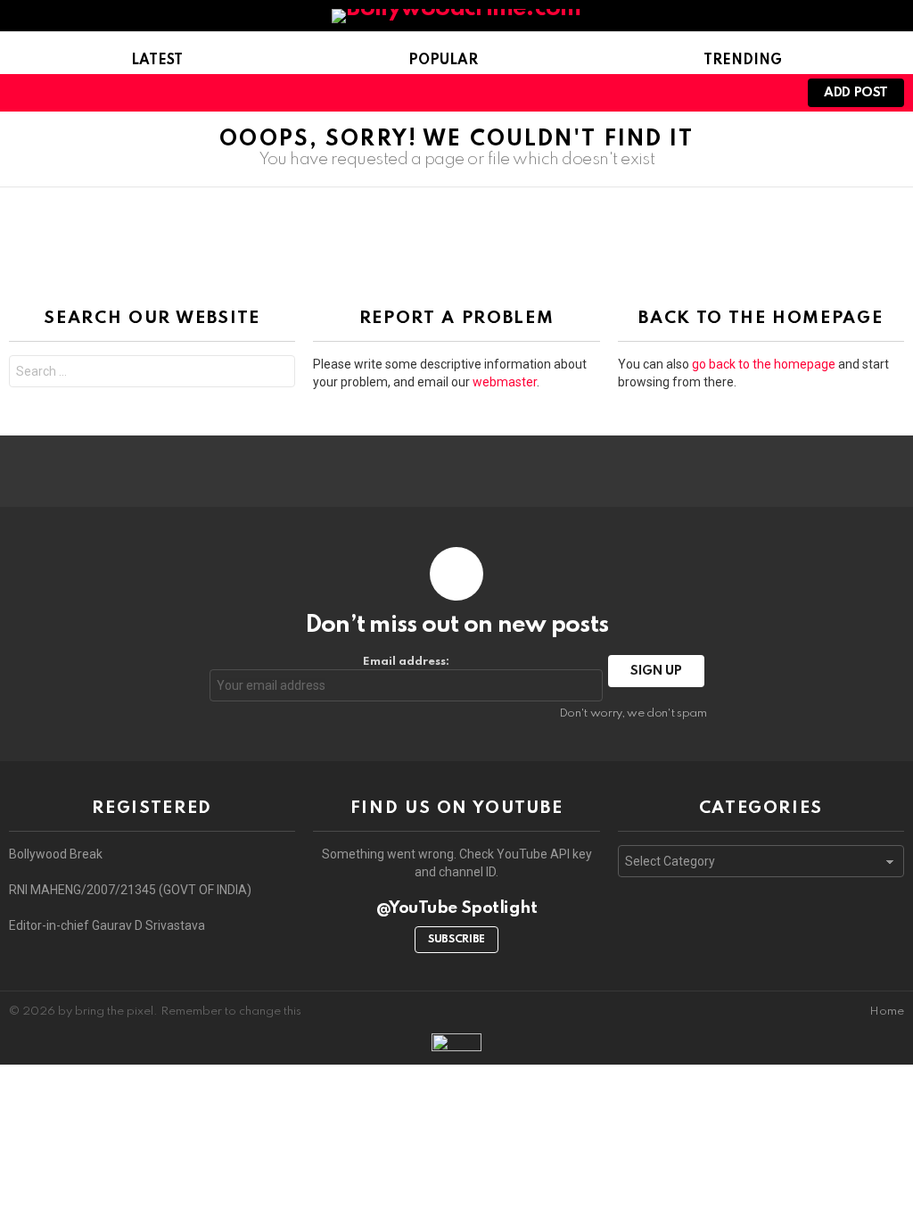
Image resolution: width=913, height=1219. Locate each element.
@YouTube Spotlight (457, 908)
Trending (742, 61)
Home (886, 1011)
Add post (856, 93)
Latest (157, 61)
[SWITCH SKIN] (494, 93)
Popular (443, 61)
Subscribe (456, 939)
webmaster (505, 382)
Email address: (406, 662)
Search (277, 373)
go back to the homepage (763, 364)
